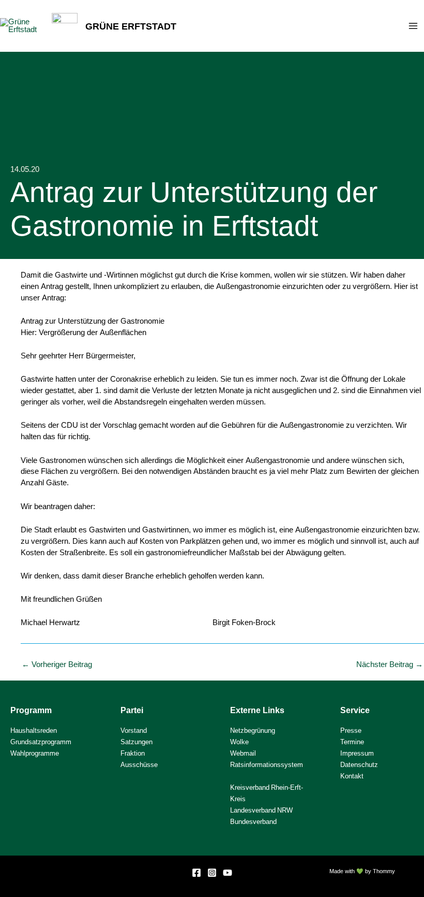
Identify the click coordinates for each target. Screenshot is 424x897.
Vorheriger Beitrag (57, 665)
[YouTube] (227, 872)
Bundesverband (253, 821)
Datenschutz (359, 764)
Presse (350, 730)
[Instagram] (212, 872)
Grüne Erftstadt (130, 26)
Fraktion (132, 753)
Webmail (243, 753)
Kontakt (352, 776)
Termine (352, 741)
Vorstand (133, 730)
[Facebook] (196, 872)
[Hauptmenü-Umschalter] (413, 26)
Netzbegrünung (252, 730)
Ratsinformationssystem (266, 764)
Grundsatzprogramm (40, 741)
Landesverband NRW (261, 810)
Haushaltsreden (33, 730)
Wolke (239, 741)
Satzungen (136, 741)
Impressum (357, 753)
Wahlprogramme (34, 753)
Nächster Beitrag (389, 665)
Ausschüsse (139, 764)
